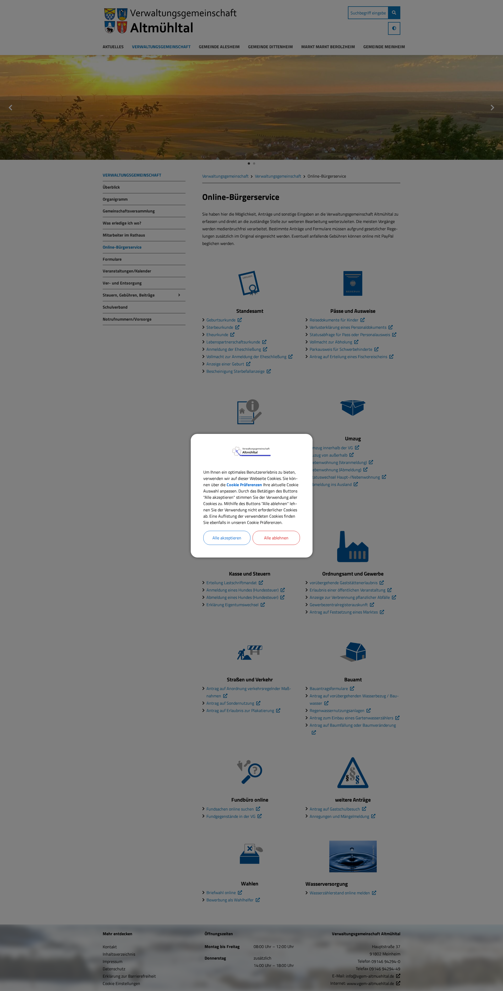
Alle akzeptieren (226, 537)
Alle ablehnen (276, 537)
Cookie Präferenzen (244, 484)
